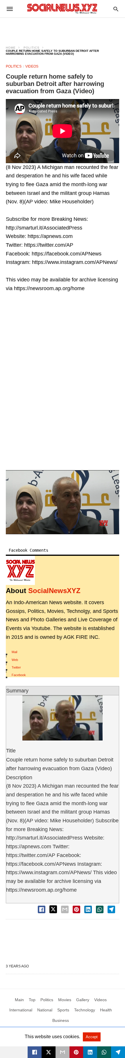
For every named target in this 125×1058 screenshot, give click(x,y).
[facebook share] (41, 909)
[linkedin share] (88, 909)
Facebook (19, 675)
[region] (62, 28)
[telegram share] (111, 909)
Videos (31, 66)
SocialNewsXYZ (54, 591)
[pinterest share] (76, 909)
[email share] (65, 909)
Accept (92, 1037)
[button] (62, 502)
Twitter (16, 667)
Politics (32, 47)
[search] (115, 9)
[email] (62, 1052)
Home (11, 47)
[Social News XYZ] (62, 8)
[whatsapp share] (99, 909)
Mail (14, 652)
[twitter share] (53, 909)
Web (15, 660)
